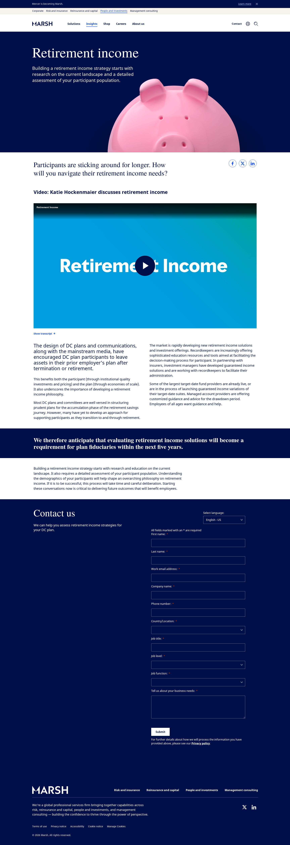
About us (138, 24)
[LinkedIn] (254, 807)
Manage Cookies (116, 826)
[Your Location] (248, 23)
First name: (158, 534)
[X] (244, 807)
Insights (91, 24)
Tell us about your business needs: (173, 691)
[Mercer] (46, 23)
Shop (106, 24)
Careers (121, 24)
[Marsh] (50, 790)
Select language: (213, 513)
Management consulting (144, 11)
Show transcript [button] (43, 333)
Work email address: (164, 569)
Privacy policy (200, 743)
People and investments (113, 11)
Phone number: (161, 604)
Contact (237, 23)
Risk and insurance (57, 11)
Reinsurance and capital (84, 11)
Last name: (158, 552)
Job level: (156, 656)
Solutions (73, 24)
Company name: (161, 586)
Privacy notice (58, 826)
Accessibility (77, 826)
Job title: (156, 639)
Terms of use (39, 826)
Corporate (37, 11)
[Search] (256, 23)
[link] (232, 163)
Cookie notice (95, 826)
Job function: (159, 673)
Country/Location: (162, 621)
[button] (257, 4)
